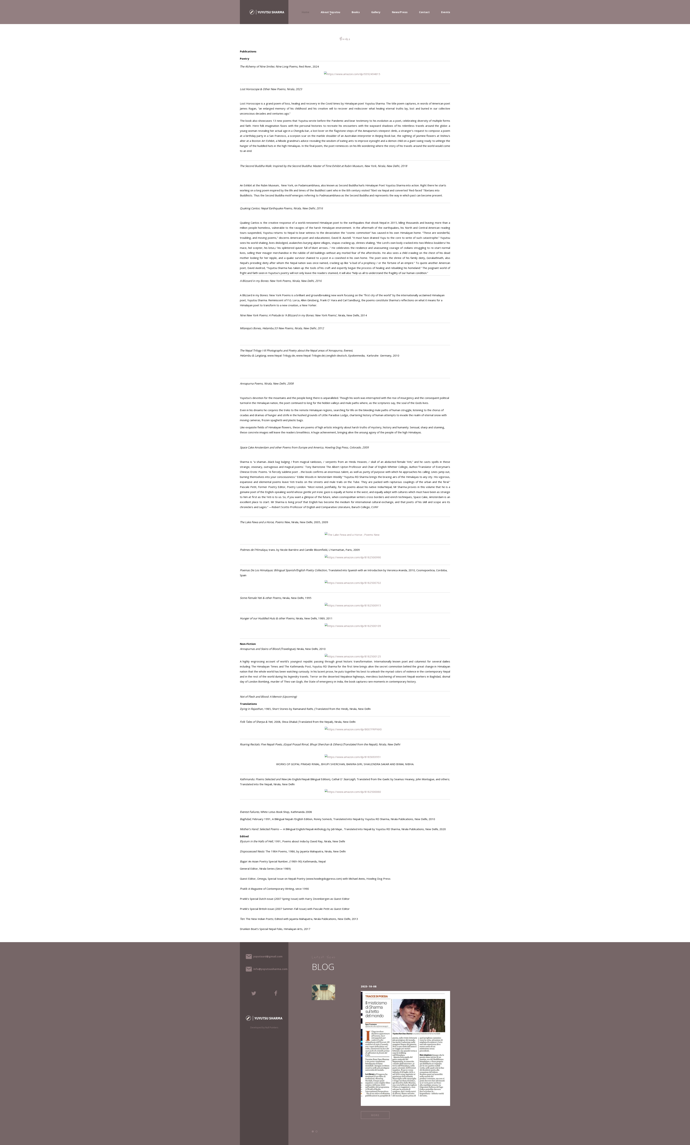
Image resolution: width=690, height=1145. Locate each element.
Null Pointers (271, 1027)
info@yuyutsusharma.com (270, 969)
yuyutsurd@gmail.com (267, 956)
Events (445, 12)
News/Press (400, 12)
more (367, 1097)
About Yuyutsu (330, 12)
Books (356, 12)
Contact (424, 12)
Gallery (375, 12)
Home (305, 12)
